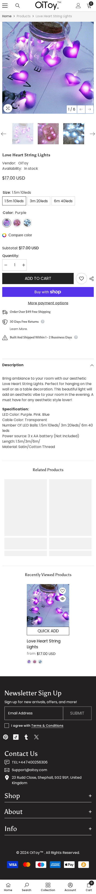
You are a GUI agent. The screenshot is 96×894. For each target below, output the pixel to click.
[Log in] (78, 5)
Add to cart (38, 278)
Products (24, 16)
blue (40, 661)
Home (7, 16)
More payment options (48, 303)
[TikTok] (16, 737)
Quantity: (10, 255)
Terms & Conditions (47, 725)
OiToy (23, 163)
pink (34, 661)
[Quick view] (62, 598)
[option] (48, 68)
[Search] (17, 5)
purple (29, 661)
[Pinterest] (6, 737)
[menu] (5, 5)
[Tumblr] (26, 737)
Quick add (48, 631)
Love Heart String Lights (44, 644)
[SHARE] (90, 278)
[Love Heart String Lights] (48, 605)
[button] (81, 109)
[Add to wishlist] (81, 278)
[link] (25, 543)
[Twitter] (36, 737)
